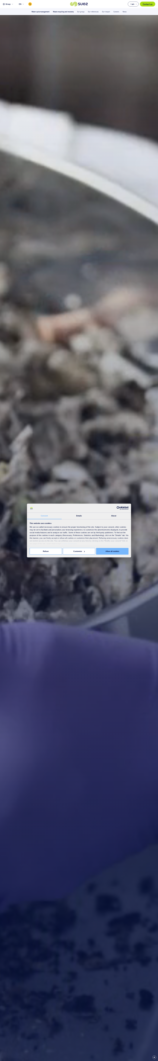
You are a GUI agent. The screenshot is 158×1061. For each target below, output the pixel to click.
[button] (79, 4)
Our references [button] (93, 11)
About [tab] (113, 516)
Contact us (147, 4)
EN (20, 4)
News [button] (125, 11)
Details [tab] (79, 516)
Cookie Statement (69, 543)
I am (132, 4)
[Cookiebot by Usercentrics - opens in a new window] (118, 508)
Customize (77, 551)
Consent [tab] (44, 516)
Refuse (46, 551)
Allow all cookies (112, 551)
